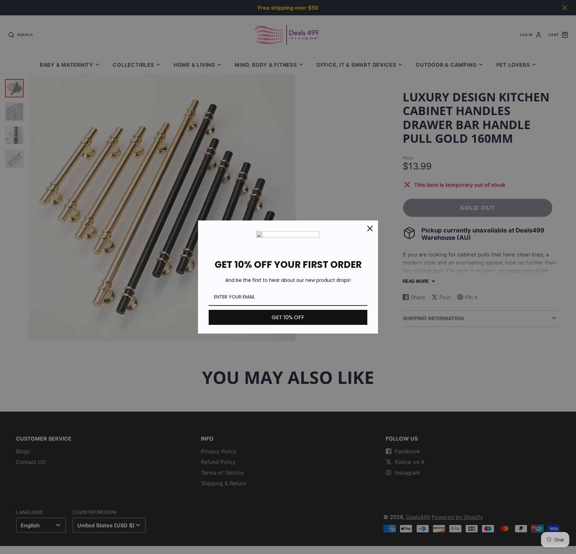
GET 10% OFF (288, 317)
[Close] (370, 228)
